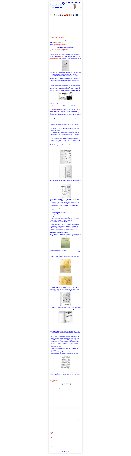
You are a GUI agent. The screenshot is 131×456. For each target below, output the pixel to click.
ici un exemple (52, 109)
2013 (51, 447)
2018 (51, 438)
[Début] (50, 230)
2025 (51, 434)
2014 (51, 446)
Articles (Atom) (54, 420)
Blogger (68, 451)
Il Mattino (61, 90)
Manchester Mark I (56, 372)
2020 (51, 436)
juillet (51, 440)
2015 (51, 445)
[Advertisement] (65, 414)
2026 (51, 433)
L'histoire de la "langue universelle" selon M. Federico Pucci (57, 37)
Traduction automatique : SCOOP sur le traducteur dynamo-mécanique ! (61, 45)
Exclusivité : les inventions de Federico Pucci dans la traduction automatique (58, 49)
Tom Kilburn (77, 372)
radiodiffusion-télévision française (76, 351)
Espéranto (77, 109)
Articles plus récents (52, 419)
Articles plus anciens (79, 419)
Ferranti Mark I (77, 373)
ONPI (57, 379)
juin (51, 441)
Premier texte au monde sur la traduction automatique (59, 43)
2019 (51, 437)
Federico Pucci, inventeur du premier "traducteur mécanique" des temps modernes (60, 36)
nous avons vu (75, 374)
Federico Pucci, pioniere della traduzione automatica (61, 44)
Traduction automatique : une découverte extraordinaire (55, 50)
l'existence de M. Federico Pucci (61, 56)
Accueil (65, 419)
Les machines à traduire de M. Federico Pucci (56, 39)
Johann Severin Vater (57, 109)
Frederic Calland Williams (73, 372)
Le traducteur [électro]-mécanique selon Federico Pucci (58, 42)
